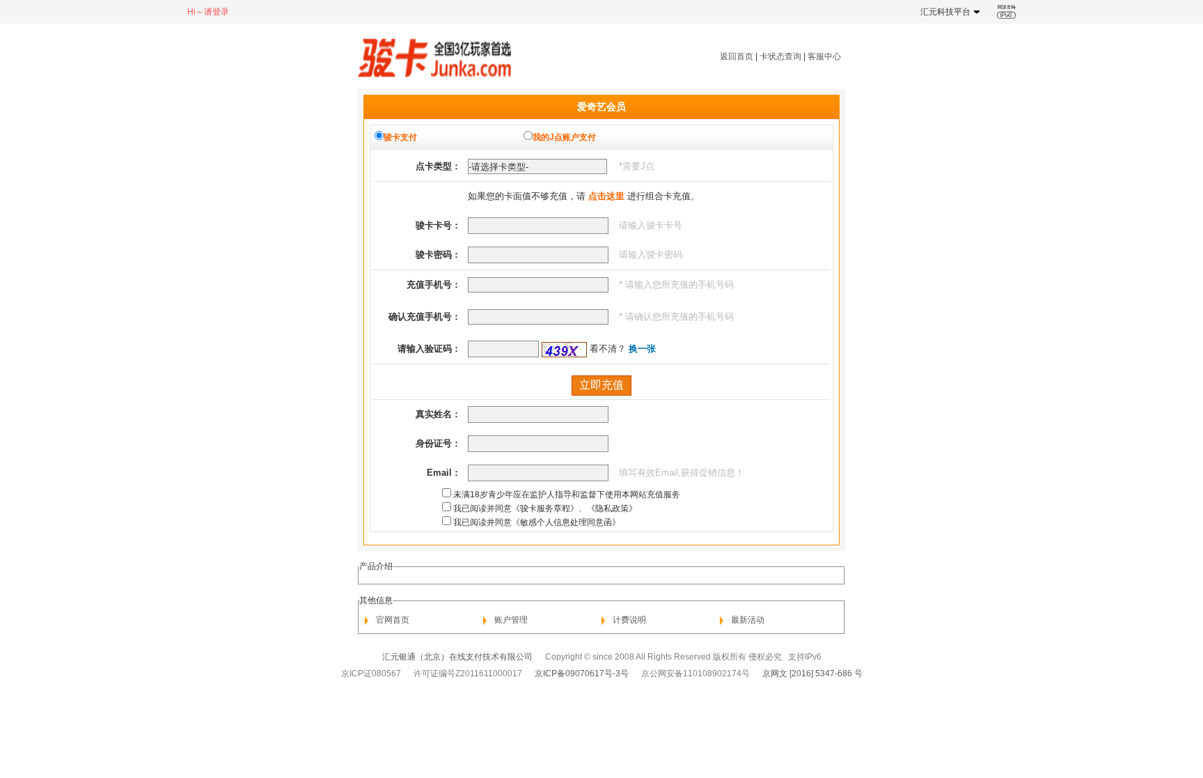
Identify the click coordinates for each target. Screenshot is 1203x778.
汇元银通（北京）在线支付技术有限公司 (457, 657)
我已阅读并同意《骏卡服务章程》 (516, 508)
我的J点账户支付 (564, 137)
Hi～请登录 (208, 12)
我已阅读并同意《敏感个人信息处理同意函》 (536, 522)
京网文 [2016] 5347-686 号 (812, 673)
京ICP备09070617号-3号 (582, 673)
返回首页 (736, 56)
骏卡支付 (400, 137)
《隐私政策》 (612, 508)
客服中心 (824, 56)
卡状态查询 (780, 56)
